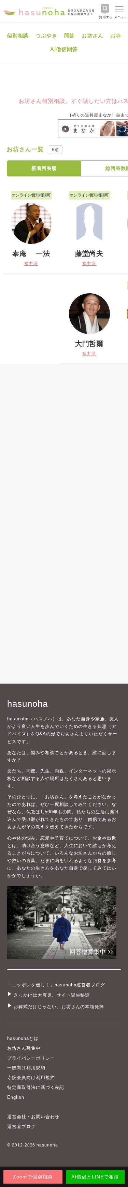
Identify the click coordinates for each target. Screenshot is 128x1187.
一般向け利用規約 (26, 1067)
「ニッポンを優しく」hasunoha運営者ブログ (56, 984)
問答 (69, 35)
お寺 (115, 35)
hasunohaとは (23, 1038)
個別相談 (18, 35)
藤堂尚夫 (89, 253)
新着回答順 (44, 168)
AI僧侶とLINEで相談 (95, 1177)
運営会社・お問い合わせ (33, 1116)
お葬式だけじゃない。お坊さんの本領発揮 (59, 1006)
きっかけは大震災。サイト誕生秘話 (52, 995)
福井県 (31, 263)
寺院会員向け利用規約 (31, 1077)
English (15, 1097)
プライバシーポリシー (31, 1058)
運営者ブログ (21, 1126)
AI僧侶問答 (64, 49)
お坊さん (92, 35)
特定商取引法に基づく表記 (35, 1087)
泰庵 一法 (31, 253)
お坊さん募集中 (24, 1048)
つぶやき (46, 35)
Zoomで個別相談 (33, 1177)
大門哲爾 (89, 343)
